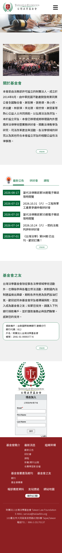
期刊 (13, 478)
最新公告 (18, 180)
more (42, 151)
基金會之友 (44, 473)
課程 (46, 180)
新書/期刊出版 (31, 462)
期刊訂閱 (32, 496)
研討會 (34, 180)
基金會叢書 (17, 482)
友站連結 (33, 489)
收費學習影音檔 (32, 466)
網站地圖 (49, 489)
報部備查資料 (15, 489)
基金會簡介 (13, 445)
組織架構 (50, 445)
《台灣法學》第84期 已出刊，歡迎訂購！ (38, 238)
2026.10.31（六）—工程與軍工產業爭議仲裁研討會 (41, 205)
